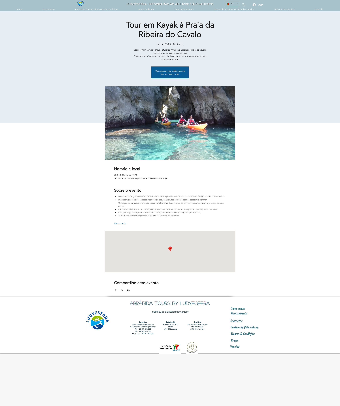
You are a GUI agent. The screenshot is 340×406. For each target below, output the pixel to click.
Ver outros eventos (170, 74)
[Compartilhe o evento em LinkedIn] (128, 290)
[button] (244, 4)
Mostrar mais (120, 223)
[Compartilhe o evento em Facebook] (115, 290)
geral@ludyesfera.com (145, 324)
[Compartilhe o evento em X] (122, 290)
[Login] (254, 5)
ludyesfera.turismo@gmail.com (144, 326)
